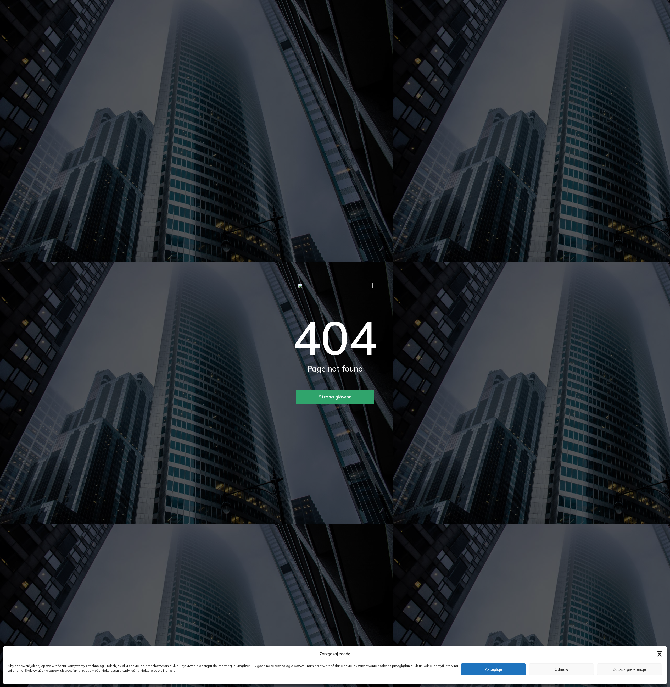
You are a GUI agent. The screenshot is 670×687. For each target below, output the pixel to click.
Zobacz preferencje (629, 669)
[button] (659, 654)
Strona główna (335, 397)
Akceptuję (493, 669)
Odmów (561, 669)
